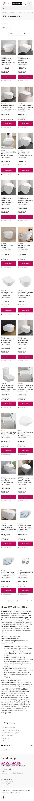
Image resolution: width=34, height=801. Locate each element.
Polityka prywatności (8, 727)
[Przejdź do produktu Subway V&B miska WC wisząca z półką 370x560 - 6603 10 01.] (25, 514)
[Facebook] (3, 797)
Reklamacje (5, 741)
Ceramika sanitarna (21, 12)
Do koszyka (8, 77)
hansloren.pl (6, 782)
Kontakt (4, 750)
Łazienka (11, 12)
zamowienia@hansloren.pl (12, 773)
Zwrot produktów (7, 735)
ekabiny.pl (5, 784)
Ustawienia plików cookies (10, 730)
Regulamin (5, 738)
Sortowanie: (4, 24)
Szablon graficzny (10, 793)
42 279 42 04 (10, 763)
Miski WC (30, 12)
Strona (11, 33)
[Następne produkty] (27, 601)
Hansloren (4, 12)
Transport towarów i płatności (11, 733)
